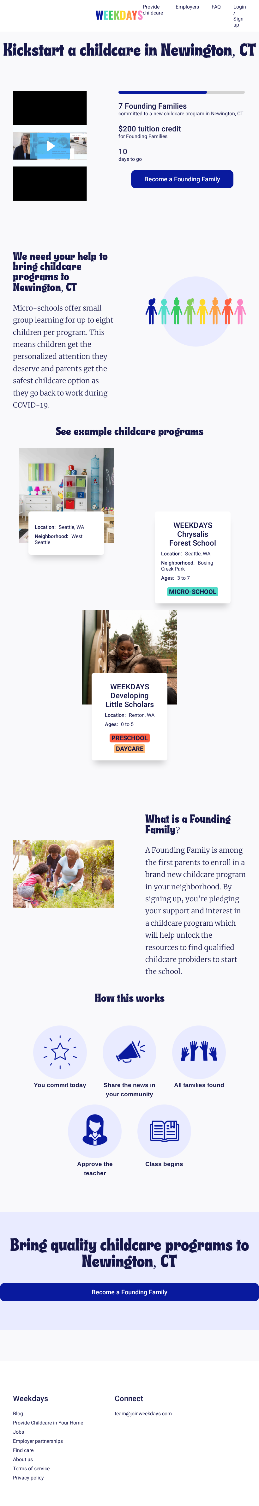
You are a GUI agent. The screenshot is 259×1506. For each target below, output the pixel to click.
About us (23, 1459)
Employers (187, 7)
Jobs (18, 1432)
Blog (18, 1414)
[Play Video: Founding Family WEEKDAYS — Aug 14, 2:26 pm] (50, 146)
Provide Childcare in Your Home (48, 1423)
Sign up (238, 22)
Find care (23, 1450)
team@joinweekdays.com (143, 1414)
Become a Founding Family (182, 179)
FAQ (216, 7)
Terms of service (31, 1469)
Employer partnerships (38, 1441)
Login (239, 7)
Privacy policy (28, 1478)
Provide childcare (153, 10)
